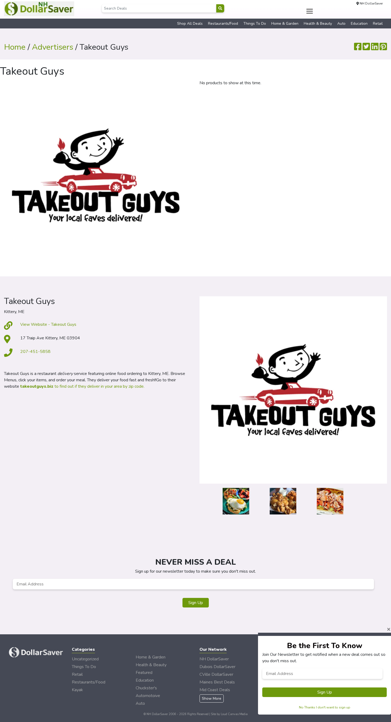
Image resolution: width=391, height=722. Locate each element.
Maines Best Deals (217, 682)
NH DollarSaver (214, 659)
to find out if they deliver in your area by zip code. (82, 386)
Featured (144, 672)
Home (15, 47)
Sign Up (195, 603)
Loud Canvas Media (234, 714)
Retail (378, 23)
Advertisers (52, 47)
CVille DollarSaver (216, 674)
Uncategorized (85, 659)
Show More (211, 698)
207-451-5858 (35, 351)
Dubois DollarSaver (217, 667)
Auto (341, 23)
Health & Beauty (318, 23)
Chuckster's (146, 688)
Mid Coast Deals (214, 690)
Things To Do (254, 23)
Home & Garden (284, 23)
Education (359, 23)
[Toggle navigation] (309, 11)
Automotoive (148, 696)
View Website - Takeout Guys (48, 324)
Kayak (77, 690)
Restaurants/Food (223, 23)
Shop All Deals (190, 23)
